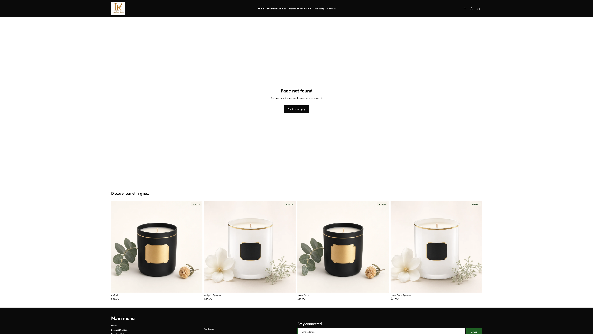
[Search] (465, 8)
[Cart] (478, 8)
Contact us (209, 329)
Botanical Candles (119, 329)
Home (114, 325)
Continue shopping (296, 109)
